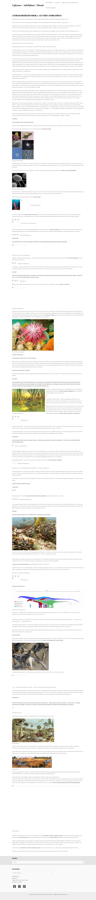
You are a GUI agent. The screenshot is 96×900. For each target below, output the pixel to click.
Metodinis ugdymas (51, 7)
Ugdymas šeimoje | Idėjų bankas (70, 2)
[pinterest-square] (24, 886)
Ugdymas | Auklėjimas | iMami (28, 5)
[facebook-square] (14, 886)
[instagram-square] (19, 886)
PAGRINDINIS (49, 2)
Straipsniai (57, 2)
